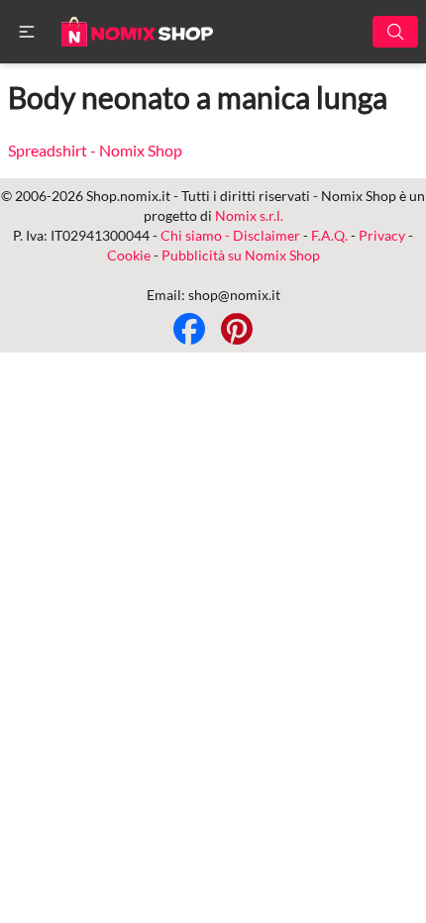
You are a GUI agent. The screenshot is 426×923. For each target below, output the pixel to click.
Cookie (129, 255)
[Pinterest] (237, 329)
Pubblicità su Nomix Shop (240, 255)
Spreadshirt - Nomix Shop (95, 150)
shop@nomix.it (234, 294)
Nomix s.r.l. (249, 215)
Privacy (382, 235)
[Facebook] (189, 329)
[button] (26, 31)
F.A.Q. (329, 235)
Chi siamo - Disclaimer (230, 235)
